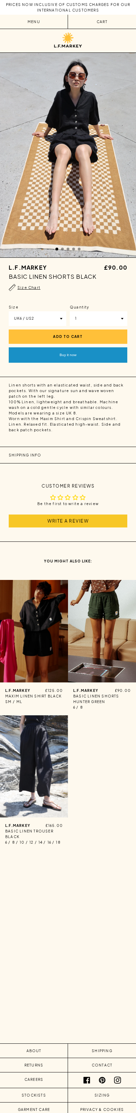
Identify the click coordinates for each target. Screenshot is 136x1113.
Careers (33, 1079)
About (34, 1051)
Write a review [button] (68, 521)
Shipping (102, 1051)
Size (13, 307)
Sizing (102, 1095)
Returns (33, 1065)
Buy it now (68, 355)
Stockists (34, 1095)
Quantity (79, 307)
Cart (102, 22)
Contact (102, 1065)
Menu (34, 22)
